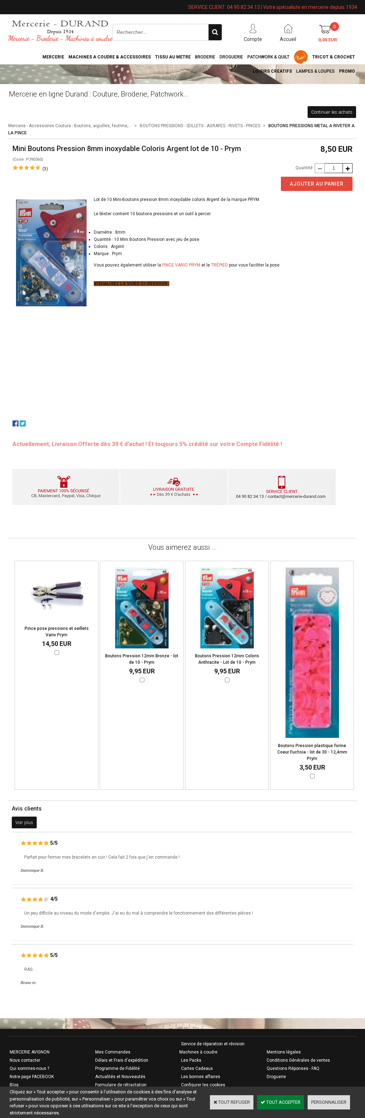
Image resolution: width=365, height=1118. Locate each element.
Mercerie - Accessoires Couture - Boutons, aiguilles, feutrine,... (70, 125)
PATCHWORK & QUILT (268, 57)
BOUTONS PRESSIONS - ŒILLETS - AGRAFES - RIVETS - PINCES (200, 125)
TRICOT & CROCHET (333, 57)
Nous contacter (25, 1060)
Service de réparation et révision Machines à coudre (212, 1048)
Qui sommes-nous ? (29, 1068)
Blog (14, 1084)
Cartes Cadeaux (197, 1068)
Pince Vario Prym (181, 265)
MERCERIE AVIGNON (30, 1052)
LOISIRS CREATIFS (272, 71)
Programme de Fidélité (117, 1068)
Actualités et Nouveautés (120, 1076)
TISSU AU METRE (173, 57)
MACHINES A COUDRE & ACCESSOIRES (109, 57)
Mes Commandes (112, 1052)
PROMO (347, 71)
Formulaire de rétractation (120, 1084)
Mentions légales (284, 1052)
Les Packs (191, 1060)
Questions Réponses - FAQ (293, 1068)
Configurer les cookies (203, 1084)
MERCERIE (53, 57)
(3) (45, 168)
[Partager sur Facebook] (15, 425)
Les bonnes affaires (200, 1076)
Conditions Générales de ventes (298, 1060)
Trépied (219, 265)
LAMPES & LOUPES (315, 71)
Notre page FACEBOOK (32, 1076)
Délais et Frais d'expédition (121, 1060)
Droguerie (231, 57)
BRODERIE (205, 57)
